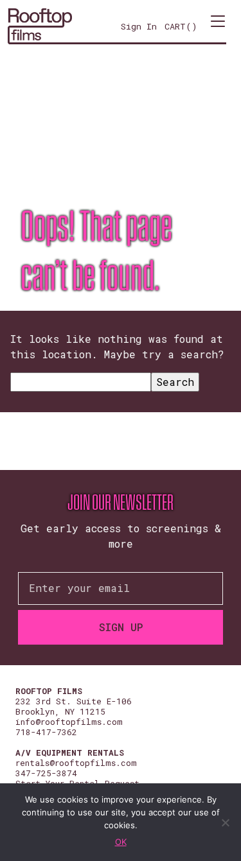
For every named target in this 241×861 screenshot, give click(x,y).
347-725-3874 (46, 773)
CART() (181, 26)
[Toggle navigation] (217, 26)
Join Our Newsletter (120, 502)
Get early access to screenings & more (121, 535)
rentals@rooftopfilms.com (76, 763)
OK (121, 842)
